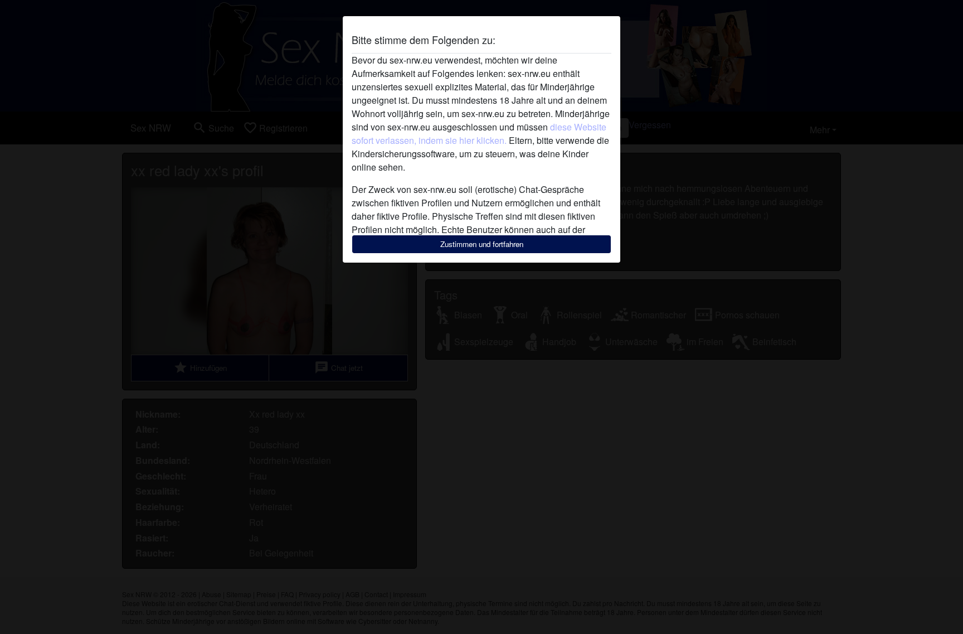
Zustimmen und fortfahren (481, 244)
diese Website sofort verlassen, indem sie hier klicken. (479, 133)
